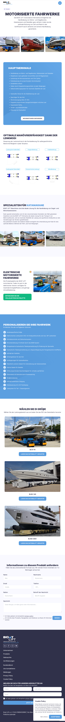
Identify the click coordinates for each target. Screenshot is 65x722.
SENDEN (57, 618)
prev (2, 44)
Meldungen (7, 672)
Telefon (36, 583)
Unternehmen (8, 650)
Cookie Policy (8, 679)
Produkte (6, 654)
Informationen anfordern (32, 118)
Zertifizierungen (8, 661)
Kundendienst (8, 665)
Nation (5, 592)
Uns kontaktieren (9, 668)
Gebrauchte (7, 657)
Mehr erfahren (44, 716)
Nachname (37, 575)
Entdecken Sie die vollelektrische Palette (15, 297)
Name (5, 575)
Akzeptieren (55, 717)
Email (5, 583)
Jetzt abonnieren (32, 703)
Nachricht (6, 601)
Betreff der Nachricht (40, 592)
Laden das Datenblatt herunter (32, 454)
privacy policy (29, 616)
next (62, 44)
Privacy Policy (8, 675)
